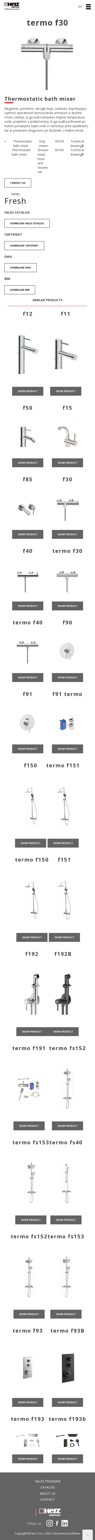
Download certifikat (24, 245)
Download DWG (20, 267)
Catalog (47, 1487)
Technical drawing (77, 143)
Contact (47, 1499)
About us (47, 1493)
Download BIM (19, 289)
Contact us (17, 182)
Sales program (47, 1481)
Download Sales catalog (27, 223)
